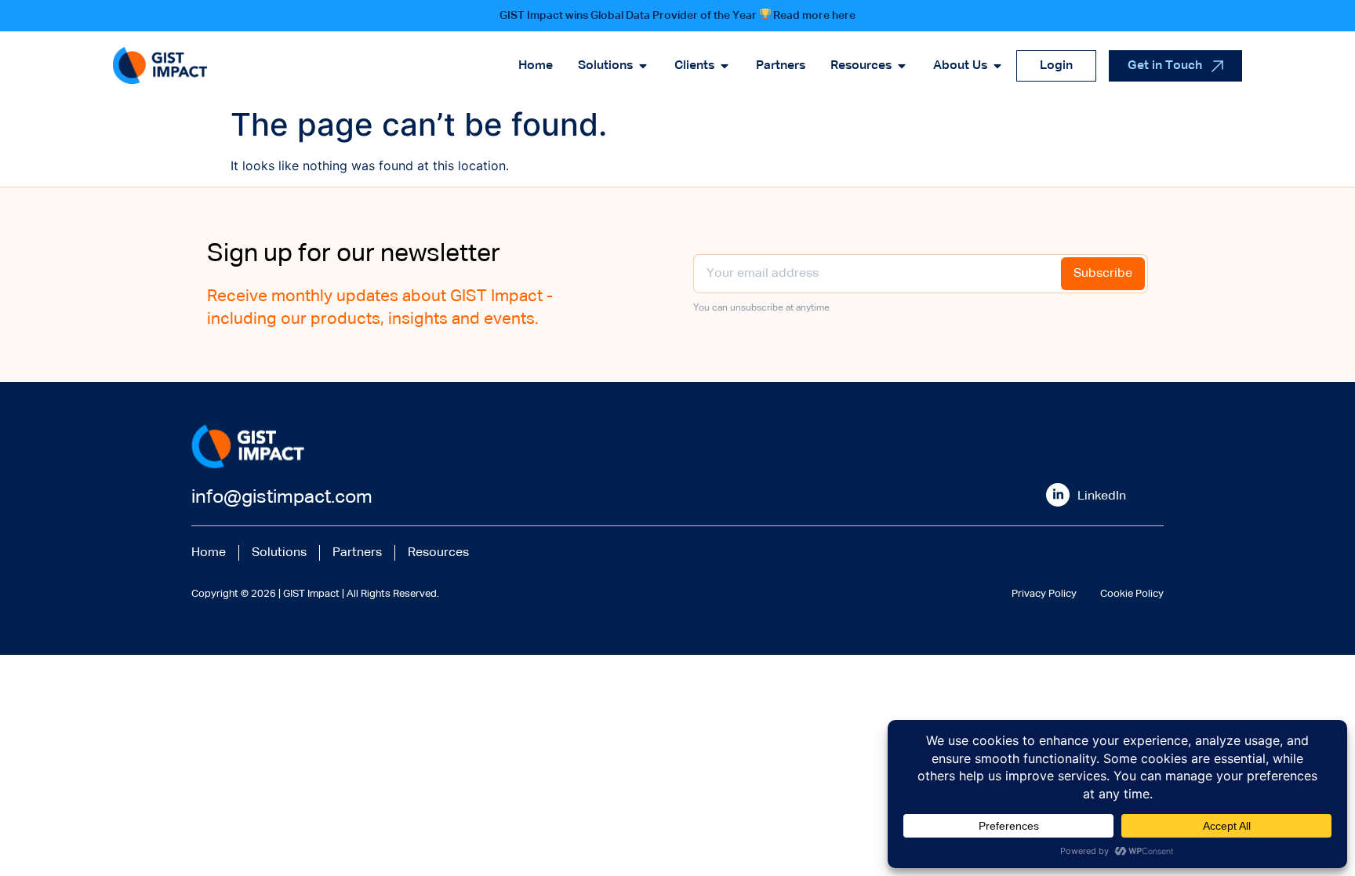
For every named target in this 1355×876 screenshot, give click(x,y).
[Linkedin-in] (1058, 495)
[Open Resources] (901, 65)
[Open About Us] (997, 65)
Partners (357, 553)
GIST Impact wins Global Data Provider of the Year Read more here (677, 15)
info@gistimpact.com (281, 497)
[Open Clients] (724, 65)
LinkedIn (1101, 496)
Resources (438, 553)
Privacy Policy (1044, 594)
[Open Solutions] (643, 65)
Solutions (279, 553)
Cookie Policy (1132, 594)
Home (208, 553)
